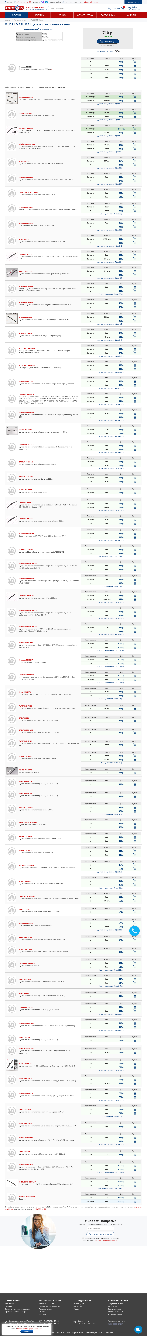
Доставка (39, 15)
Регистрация (137, 9)
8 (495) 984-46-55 (24, 2)
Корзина (116, 8)
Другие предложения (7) (111, 152)
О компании (9, 1304)
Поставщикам (108, 15)
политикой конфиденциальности (105, 1240)
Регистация (112, 1306)
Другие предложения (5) (111, 104)
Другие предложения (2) (111, 340)
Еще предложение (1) (111, 214)
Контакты (131, 15)
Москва (10, 2)
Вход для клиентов (115, 1304)
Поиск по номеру (45, 1309)
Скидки (76, 1309)
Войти (134, 7)
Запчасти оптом (85, 15)
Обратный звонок (90, 2)
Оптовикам (78, 1306)
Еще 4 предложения (108, 51)
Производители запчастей (49, 1306)
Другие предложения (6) (111, 184)
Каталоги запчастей (47, 1304)
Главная (8, 20)
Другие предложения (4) (111, 246)
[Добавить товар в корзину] (134, 61)
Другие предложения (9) (111, 136)
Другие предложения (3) (111, 120)
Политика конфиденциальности (17, 1309)
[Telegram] (47, 2)
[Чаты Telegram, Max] (138, 1330)
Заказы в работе (114, 1309)
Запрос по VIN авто (115, 1312)
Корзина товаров (115, 1314)
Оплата (62, 15)
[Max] (42, 3)
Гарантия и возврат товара (15, 1312)
